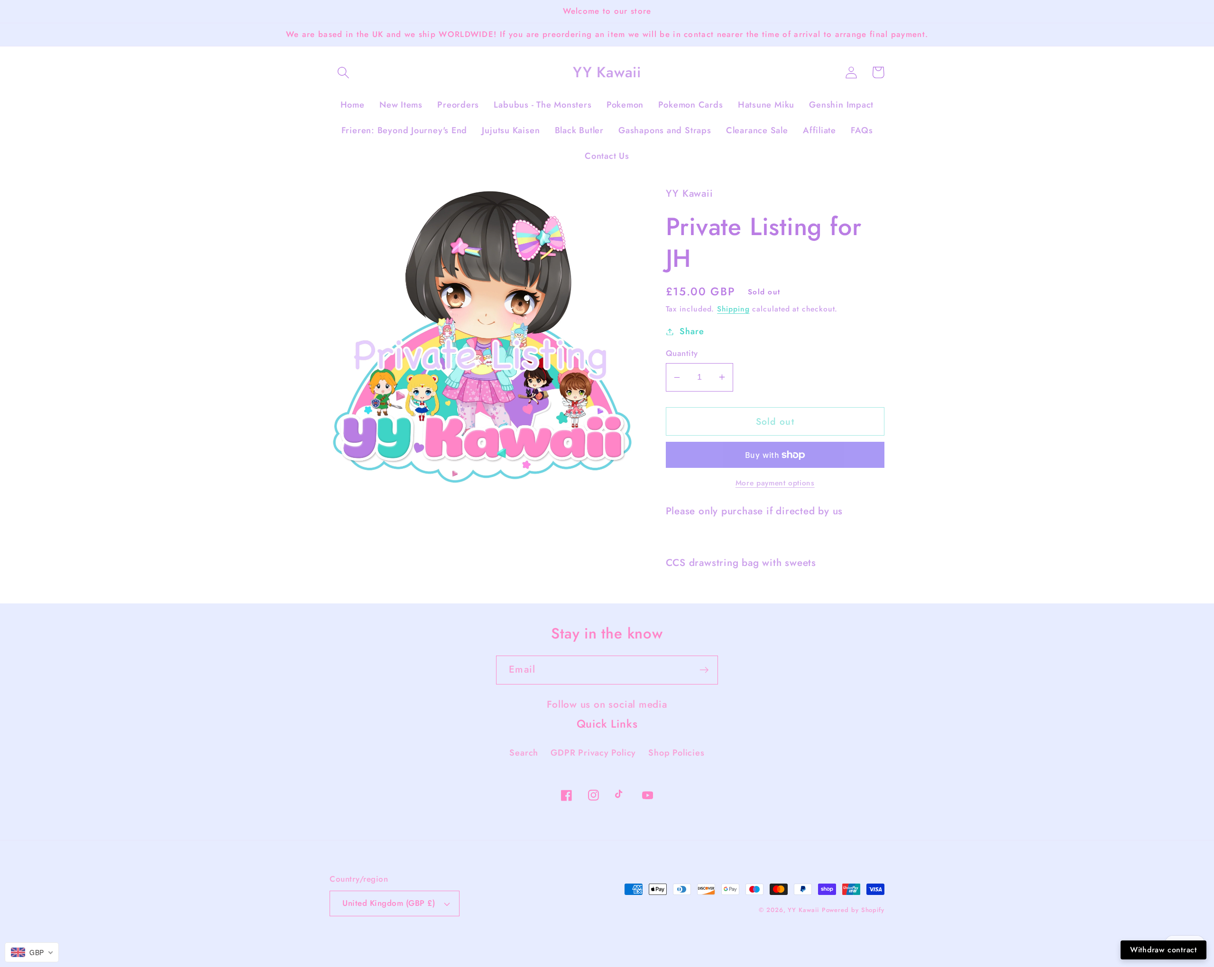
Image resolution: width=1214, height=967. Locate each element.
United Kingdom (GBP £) (388, 903)
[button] (343, 72)
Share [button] (692, 331)
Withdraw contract (1163, 949)
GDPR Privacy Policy (593, 753)
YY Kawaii (803, 909)
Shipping (733, 308)
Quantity (682, 353)
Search (523, 753)
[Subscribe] (703, 670)
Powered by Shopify (853, 909)
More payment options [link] (775, 483)
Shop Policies (676, 753)
